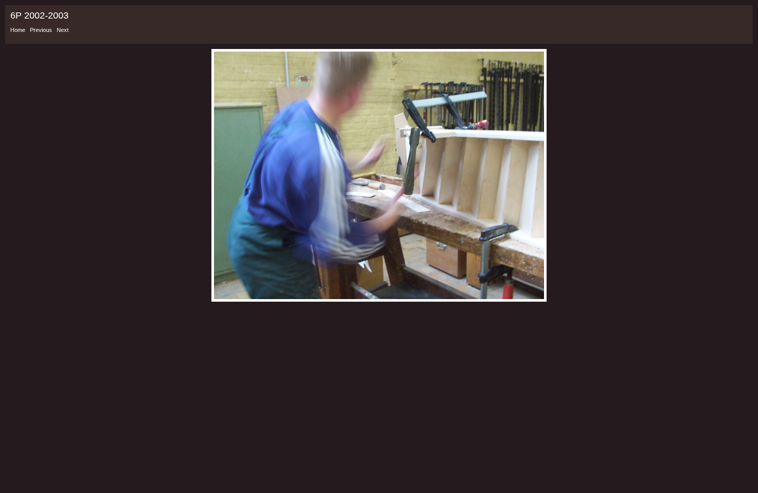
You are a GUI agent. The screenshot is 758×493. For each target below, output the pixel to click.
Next (63, 30)
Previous (41, 30)
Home (17, 30)
